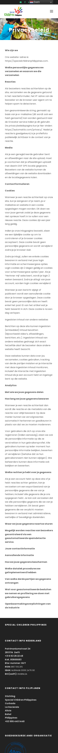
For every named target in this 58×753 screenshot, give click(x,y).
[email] (21, 2)
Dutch (36, 2)
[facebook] (24, 2)
